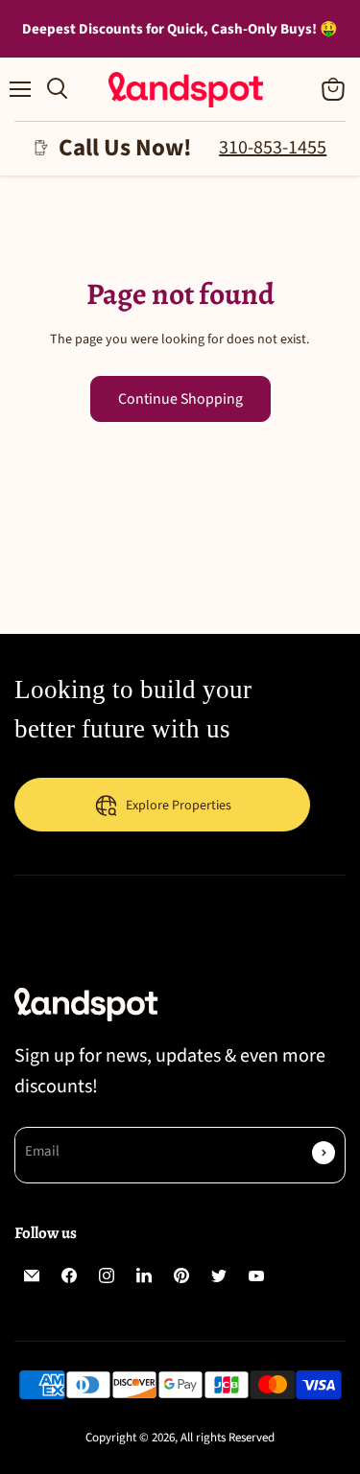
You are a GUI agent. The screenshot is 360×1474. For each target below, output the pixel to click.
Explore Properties (178, 805)
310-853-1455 (272, 147)
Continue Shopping (180, 398)
